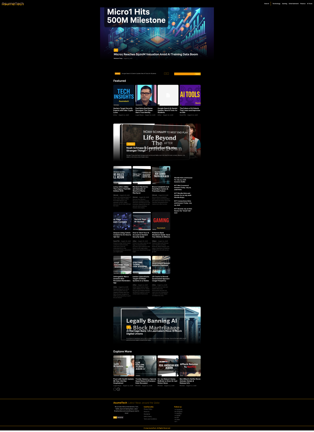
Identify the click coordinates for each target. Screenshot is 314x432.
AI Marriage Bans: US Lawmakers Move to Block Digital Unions (154, 332)
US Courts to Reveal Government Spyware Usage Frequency (161, 279)
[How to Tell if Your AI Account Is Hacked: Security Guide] (142, 221)
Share (178, 419)
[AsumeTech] (39, 3)
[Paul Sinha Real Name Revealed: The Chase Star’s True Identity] (145, 95)
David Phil (183, 115)
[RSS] (175, 418)
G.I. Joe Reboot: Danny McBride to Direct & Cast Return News (167, 381)
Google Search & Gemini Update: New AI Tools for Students (167, 110)
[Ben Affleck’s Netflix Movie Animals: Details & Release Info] (190, 365)
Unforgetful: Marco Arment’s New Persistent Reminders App (121, 280)
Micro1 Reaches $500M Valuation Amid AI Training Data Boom (156, 54)
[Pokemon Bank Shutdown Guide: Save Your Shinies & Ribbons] (161, 221)
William (154, 241)
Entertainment (139, 104)
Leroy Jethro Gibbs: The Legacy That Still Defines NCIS (121, 189)
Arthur (115, 115)
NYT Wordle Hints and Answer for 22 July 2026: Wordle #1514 (183, 195)
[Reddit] (175, 416)
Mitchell (115, 195)
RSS (177, 417)
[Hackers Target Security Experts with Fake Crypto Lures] (123, 95)
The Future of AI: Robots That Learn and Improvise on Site (190, 110)
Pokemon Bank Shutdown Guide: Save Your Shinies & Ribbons (161, 235)
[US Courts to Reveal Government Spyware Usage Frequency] (161, 265)
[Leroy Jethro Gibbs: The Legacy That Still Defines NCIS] (122, 175)
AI (115, 50)
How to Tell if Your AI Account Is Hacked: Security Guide (141, 235)
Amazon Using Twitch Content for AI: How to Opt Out (122, 235)
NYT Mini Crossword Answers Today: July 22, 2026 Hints (182, 187)
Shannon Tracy (118, 58)
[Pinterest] (175, 414)
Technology (116, 104)
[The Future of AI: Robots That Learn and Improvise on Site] (190, 95)
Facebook (179, 409)
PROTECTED (120, 417)
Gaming (154, 229)
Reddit (178, 415)
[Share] (175, 420)
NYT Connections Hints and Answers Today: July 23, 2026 (183, 203)
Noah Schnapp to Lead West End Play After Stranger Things (151, 149)
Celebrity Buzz (117, 375)
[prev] (165, 74)
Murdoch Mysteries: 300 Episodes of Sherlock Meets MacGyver (140, 190)
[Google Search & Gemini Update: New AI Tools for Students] (168, 95)
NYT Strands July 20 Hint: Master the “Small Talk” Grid (183, 211)
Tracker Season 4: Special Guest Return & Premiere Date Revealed (145, 381)
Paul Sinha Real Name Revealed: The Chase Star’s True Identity (144, 110)
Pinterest (179, 413)
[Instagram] (175, 412)
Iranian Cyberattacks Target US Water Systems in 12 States (141, 279)
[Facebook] (175, 410)
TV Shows (131, 144)
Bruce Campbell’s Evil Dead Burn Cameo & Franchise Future (160, 189)
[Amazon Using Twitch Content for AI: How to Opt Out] (122, 221)
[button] (266, 3)
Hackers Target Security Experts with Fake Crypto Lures (123, 110)
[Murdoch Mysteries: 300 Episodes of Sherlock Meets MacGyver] (142, 175)
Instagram (179, 411)
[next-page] (118, 389)
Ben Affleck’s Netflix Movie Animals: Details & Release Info (190, 381)
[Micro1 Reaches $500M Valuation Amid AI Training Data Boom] (157, 33)
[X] (175, 422)
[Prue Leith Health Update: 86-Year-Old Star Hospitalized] (123, 365)
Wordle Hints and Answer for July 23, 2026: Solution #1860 (183, 180)
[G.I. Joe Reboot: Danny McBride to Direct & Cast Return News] (168, 365)
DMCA (115, 417)
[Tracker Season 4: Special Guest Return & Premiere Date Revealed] (145, 365)
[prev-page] (114, 389)
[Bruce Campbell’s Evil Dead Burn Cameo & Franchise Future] (161, 175)
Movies (154, 183)
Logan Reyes (139, 115)
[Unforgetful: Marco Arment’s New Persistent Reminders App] (122, 265)
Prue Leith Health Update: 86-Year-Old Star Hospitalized (123, 381)
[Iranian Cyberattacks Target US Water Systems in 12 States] (142, 265)
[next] (168, 74)
